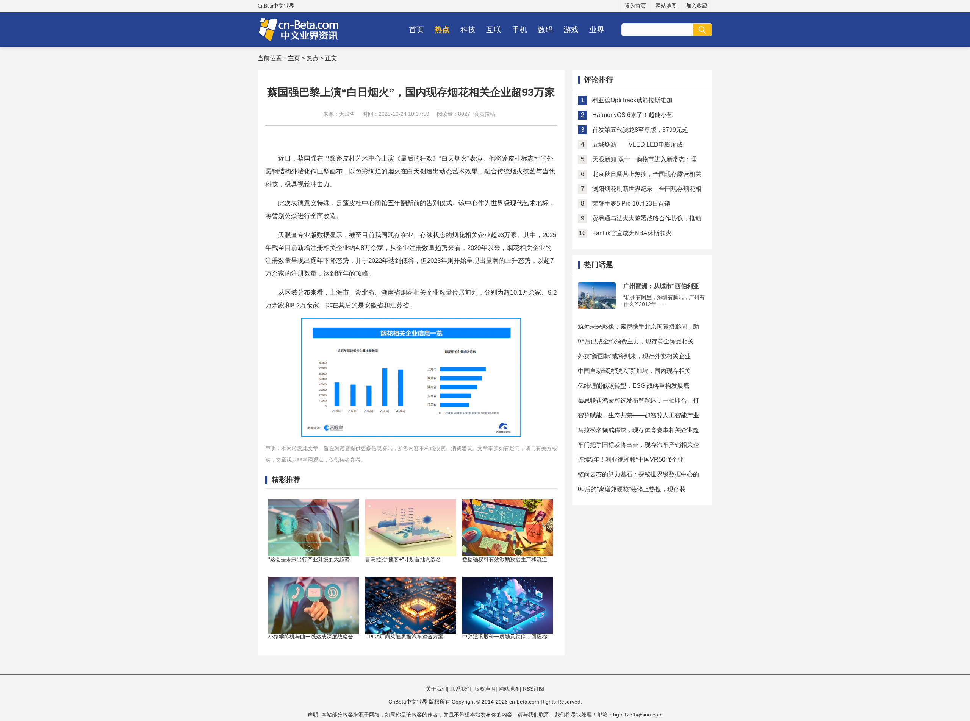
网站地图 (666, 6)
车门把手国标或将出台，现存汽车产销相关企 (638, 445)
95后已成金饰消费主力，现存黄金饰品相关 (636, 341)
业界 (596, 29)
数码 (545, 29)
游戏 (571, 29)
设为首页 (635, 6)
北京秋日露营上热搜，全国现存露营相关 (646, 174)
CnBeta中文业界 (276, 6)
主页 (294, 58)
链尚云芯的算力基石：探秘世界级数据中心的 (638, 474)
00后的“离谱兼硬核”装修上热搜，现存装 (631, 489)
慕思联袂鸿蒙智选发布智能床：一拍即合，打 (638, 400)
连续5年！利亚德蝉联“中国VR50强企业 (631, 459)
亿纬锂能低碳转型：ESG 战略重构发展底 (633, 385)
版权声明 (485, 689)
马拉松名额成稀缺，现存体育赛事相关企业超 (638, 430)
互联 (493, 29)
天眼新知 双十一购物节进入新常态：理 (644, 159)
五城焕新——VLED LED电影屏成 (637, 144)
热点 (442, 29)
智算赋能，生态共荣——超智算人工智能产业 (638, 415)
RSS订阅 (533, 689)
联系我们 (460, 689)
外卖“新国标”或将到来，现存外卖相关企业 (634, 356)
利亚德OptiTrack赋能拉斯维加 (632, 100)
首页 (416, 29)
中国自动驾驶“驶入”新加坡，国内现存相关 (634, 371)
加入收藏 (696, 6)
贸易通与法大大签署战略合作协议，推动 (646, 218)
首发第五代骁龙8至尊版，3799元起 (640, 129)
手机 (519, 29)
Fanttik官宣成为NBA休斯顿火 (632, 233)
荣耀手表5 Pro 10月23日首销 (631, 203)
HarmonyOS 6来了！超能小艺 (632, 115)
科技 (468, 29)
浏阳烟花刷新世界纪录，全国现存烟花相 (646, 189)
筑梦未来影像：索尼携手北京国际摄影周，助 (638, 326)
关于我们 (436, 689)
